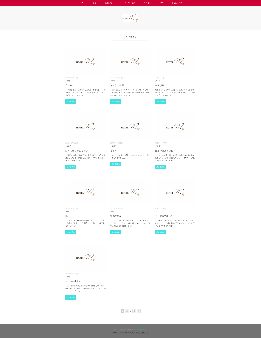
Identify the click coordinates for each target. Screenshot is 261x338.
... (84, 95)
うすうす (114, 151)
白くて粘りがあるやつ (76, 151)
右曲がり (159, 85)
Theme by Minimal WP (140, 329)
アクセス (147, 3)
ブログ (68, 81)
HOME (81, 3)
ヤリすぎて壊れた (164, 216)
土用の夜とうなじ (164, 151)
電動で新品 (115, 216)
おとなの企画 (117, 85)
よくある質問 (177, 3)
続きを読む (71, 101)
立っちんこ (71, 85)
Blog (161, 3)
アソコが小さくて (74, 281)
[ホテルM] (130, 16)
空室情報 (108, 3)
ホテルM (118, 329)
